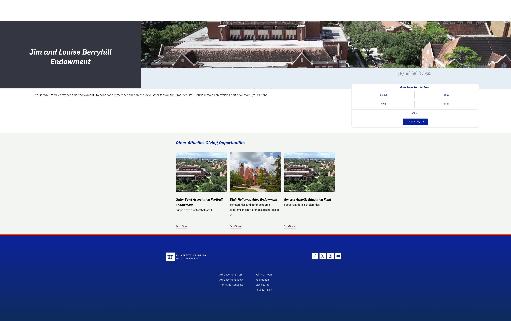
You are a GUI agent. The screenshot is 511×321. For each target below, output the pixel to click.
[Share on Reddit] (415, 74)
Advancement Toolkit (231, 279)
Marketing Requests (231, 284)
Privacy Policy (264, 289)
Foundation (262, 279)
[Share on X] (422, 74)
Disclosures (262, 284)
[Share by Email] (428, 74)
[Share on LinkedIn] (408, 74)
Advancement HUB (230, 274)
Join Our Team (264, 274)
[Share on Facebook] (401, 74)
